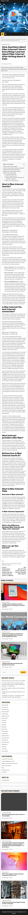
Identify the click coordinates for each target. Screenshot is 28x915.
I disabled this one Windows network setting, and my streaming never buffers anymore (13, 605)
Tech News (4, 772)
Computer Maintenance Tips (8, 761)
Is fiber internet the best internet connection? (14, 168)
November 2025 (5, 711)
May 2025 (4, 724)
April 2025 (4, 727)
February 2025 (5, 731)
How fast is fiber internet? (11, 174)
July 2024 (4, 746)
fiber (8, 563)
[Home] (2, 34)
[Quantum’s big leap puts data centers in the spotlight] (14, 802)
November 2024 (5, 738)
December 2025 (5, 709)
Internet (15, 563)
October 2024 (5, 740)
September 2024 (5, 742)
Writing (8, 564)
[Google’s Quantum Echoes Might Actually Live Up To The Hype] (14, 890)
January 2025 (5, 733)
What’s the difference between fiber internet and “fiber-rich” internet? (15, 178)
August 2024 (4, 744)
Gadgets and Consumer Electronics (10, 763)
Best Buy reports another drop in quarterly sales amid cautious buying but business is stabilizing (7, 571)
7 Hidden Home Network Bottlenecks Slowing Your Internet (12, 664)
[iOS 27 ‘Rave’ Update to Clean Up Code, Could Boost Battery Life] (14, 861)
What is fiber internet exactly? (10, 166)
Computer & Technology (7, 759)
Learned (19, 563)
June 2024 (4, 748)
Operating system (6, 770)
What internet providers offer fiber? (12, 169)
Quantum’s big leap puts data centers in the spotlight (13, 680)
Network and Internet (6, 44)
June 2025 (4, 722)
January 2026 (5, 707)
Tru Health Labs (5, 780)
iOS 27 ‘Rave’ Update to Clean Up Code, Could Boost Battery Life (13, 874)
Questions (4, 564)
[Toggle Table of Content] (23, 164)
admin (10, 63)
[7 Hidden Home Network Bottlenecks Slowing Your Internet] (14, 651)
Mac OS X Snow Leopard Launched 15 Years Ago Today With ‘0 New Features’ (20, 571)
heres (11, 563)
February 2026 (5, 705)
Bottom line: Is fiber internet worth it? (12, 171)
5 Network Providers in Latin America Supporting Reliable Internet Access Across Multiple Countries (12, 635)
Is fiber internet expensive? (11, 176)
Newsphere (20, 912)
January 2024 (5, 751)
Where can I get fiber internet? (12, 180)
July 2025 (4, 720)
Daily (6, 563)
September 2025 (5, 716)
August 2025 (4, 718)
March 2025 (4, 729)
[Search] (26, 34)
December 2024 (5, 735)
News (3, 767)
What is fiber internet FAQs (10, 173)
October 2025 (5, 713)
